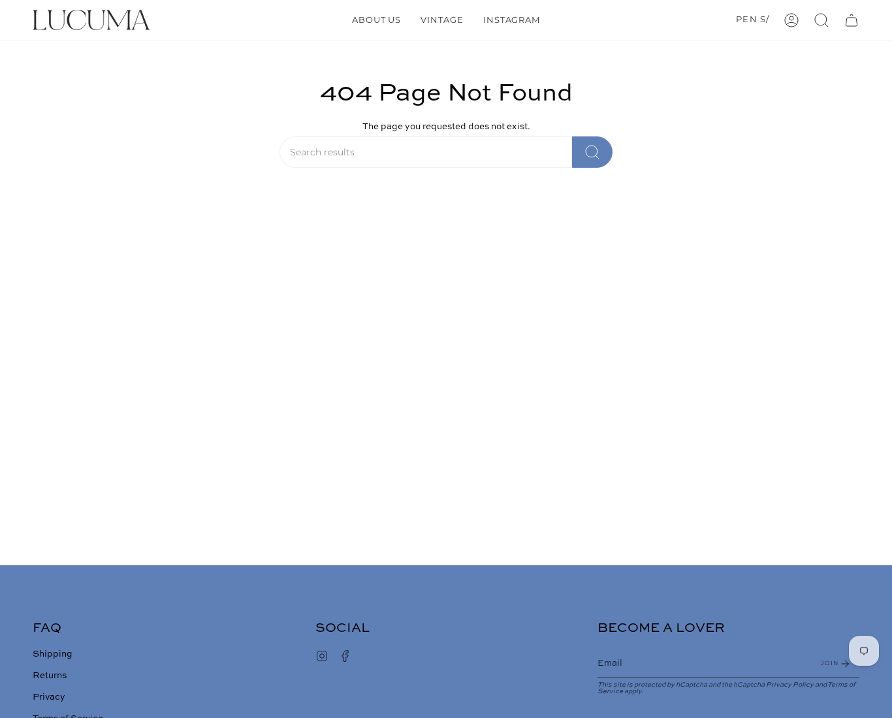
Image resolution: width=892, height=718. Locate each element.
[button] (821, 20)
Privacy (49, 697)
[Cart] (851, 20)
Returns (50, 676)
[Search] (592, 152)
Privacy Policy (790, 684)
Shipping (52, 654)
